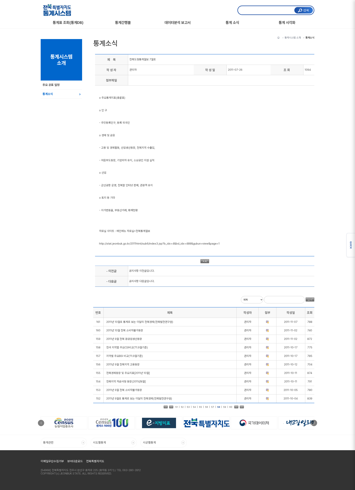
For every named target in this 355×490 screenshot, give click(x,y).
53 (188, 407)
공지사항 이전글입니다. (142, 270)
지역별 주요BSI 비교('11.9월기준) (124, 356)
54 (194, 407)
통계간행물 (123, 22)
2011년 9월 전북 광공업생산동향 (124, 339)
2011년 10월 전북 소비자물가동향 (124, 330)
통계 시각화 (287, 22)
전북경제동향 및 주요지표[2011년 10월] (128, 373)
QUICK (350, 245)
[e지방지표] (159, 423)
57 (212, 407)
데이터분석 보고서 (178, 22)
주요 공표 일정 (51, 85)
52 (182, 407)
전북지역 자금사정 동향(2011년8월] (126, 381)
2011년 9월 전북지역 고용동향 (123, 364)
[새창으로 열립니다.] (63, 422)
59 (224, 407)
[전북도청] (206, 422)
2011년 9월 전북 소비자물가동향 (124, 390)
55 (200, 407)
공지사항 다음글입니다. (142, 281)
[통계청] (254, 423)
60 (230, 407)
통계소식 (48, 94)
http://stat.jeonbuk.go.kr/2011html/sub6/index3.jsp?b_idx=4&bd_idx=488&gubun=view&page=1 (159, 243)
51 (176, 407)
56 (206, 407)
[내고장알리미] (301, 422)
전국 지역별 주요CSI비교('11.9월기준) (127, 347)
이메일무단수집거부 (52, 461)
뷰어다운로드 (75, 461)
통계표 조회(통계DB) (68, 22)
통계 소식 (232, 22)
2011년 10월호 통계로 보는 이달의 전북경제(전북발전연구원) (139, 322)
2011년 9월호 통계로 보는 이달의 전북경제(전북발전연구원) (139, 398)
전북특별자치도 (95, 461)
